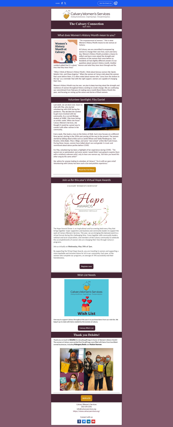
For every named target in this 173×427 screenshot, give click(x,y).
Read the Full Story (86, 170)
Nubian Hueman (96, 345)
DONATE (86, 398)
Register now (86, 266)
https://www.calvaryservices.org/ (86, 411)
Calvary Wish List (87, 328)
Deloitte (73, 340)
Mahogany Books (80, 345)
